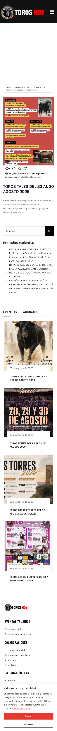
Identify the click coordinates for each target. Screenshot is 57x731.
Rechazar (28, 724)
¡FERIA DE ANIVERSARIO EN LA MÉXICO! (30, 249)
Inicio (9, 87)
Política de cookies (21, 708)
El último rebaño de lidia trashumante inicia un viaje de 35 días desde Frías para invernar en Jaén (30, 257)
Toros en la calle (39, 87)
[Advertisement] (28, 53)
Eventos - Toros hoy (21, 87)
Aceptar (28, 716)
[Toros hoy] (23, 6)
